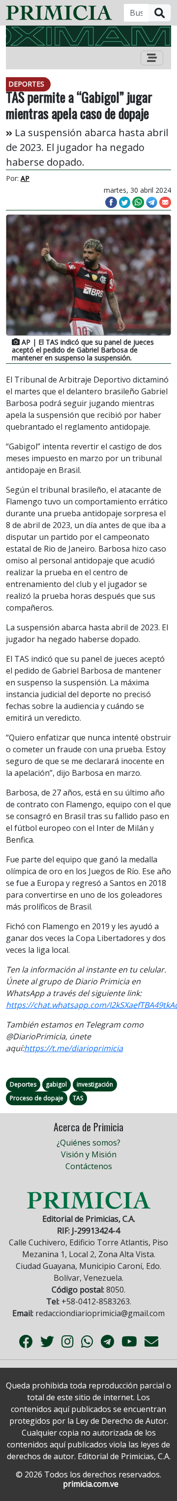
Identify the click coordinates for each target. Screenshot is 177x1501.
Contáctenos (88, 1166)
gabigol (56, 1084)
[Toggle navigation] (152, 58)
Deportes (23, 1084)
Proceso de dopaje (36, 1098)
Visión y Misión (89, 1154)
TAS (78, 1098)
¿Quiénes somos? (88, 1142)
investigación (95, 1084)
